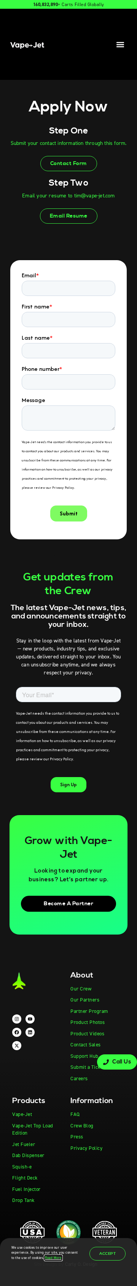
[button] (120, 44)
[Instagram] (16, 1019)
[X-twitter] (16, 1045)
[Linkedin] (30, 1032)
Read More (53, 1258)
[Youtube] (30, 1019)
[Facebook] (16, 1032)
